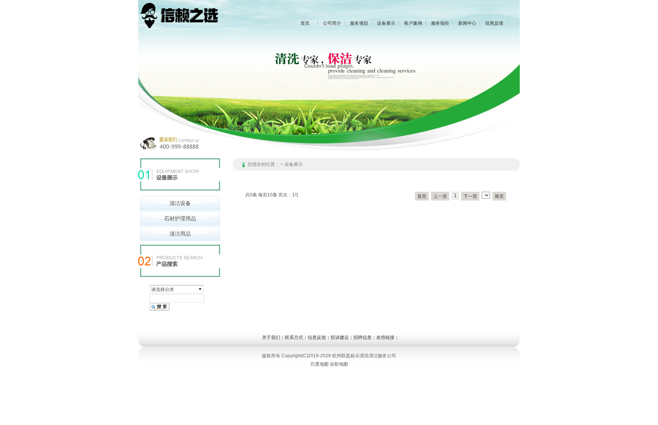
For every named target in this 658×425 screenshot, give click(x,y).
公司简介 (332, 23)
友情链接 (385, 337)
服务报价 (440, 23)
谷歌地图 (339, 364)
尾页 (499, 196)
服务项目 (359, 23)
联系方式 (294, 337)
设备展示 (386, 23)
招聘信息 (362, 337)
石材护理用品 (180, 218)
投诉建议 (340, 337)
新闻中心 (467, 23)
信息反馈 (494, 23)
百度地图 (319, 364)
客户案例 (413, 23)
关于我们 (271, 337)
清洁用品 (180, 234)
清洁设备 (180, 203)
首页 (305, 23)
